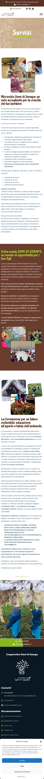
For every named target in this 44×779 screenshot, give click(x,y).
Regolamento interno (11, 721)
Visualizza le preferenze (22, 772)
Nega (22, 766)
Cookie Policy (21, 776)
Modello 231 (8, 730)
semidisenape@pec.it (23, 5)
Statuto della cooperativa (13, 716)
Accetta (22, 761)
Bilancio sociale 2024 (11, 735)
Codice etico (8, 726)
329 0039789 (16, 9)
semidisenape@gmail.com (13, 705)
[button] (41, 741)
